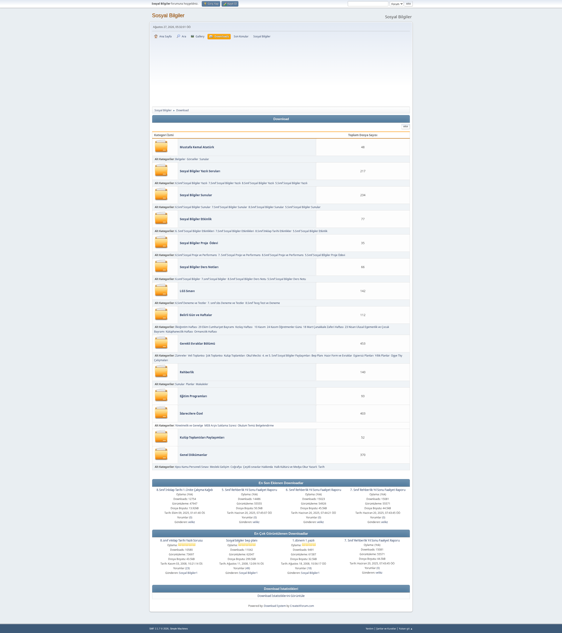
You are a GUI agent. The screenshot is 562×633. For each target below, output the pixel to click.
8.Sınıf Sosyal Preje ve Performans (283, 255)
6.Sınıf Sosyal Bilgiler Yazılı (191, 183)
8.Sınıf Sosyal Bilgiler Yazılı (258, 183)
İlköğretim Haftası (186, 327)
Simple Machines (179, 628)
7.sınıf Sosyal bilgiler (214, 279)
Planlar (190, 384)
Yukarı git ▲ (406, 628)
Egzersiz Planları (363, 355)
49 (247, 568)
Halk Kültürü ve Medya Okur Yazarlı (295, 467)
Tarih (321, 467)
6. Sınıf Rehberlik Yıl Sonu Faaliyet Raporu (313, 490)
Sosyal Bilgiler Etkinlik (196, 219)
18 (309, 568)
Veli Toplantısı (196, 355)
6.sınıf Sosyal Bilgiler (187, 279)
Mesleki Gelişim (219, 467)
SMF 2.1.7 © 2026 (159, 628)
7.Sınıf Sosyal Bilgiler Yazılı (225, 183)
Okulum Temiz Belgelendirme (256, 425)
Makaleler (202, 384)
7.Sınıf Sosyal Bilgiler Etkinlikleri (235, 231)
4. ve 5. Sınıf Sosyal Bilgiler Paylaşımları (286, 355)
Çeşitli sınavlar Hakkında (258, 467)
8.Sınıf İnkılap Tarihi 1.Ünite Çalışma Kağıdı (185, 490)
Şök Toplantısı (214, 355)
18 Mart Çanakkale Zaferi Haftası (323, 327)
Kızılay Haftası (244, 327)
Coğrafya (236, 467)
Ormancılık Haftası (205, 331)
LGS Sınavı (187, 291)
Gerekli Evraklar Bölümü (197, 344)
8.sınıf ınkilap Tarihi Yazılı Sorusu (181, 540)
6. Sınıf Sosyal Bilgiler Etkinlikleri (194, 231)
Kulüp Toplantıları (234, 355)
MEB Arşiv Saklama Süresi (220, 425)
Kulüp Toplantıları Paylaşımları (202, 437)
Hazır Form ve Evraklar (338, 355)
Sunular (204, 159)
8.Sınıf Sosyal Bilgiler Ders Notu (247, 279)
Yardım (369, 628)
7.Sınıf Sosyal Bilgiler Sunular (229, 207)
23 (187, 568)
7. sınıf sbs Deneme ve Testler (226, 303)
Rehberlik (187, 372)
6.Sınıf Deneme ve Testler (190, 303)
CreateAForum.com (302, 606)
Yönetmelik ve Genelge (189, 425)
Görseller (192, 159)
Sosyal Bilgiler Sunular (196, 195)
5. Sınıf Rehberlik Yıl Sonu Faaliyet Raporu (249, 490)
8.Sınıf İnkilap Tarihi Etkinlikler (273, 231)
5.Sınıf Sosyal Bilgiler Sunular (303, 207)
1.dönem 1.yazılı (303, 540)
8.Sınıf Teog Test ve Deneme (262, 303)
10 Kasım (260, 327)
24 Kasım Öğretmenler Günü (284, 327)
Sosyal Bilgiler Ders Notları (199, 267)
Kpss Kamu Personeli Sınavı (192, 467)
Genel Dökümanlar (193, 455)
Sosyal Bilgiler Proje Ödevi (199, 243)
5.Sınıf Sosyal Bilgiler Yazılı (291, 183)
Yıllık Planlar (382, 355)
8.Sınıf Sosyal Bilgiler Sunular (266, 207)
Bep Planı (317, 355)
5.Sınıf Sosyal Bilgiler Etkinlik (310, 231)
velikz (191, 522)
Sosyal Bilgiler (168, 15)
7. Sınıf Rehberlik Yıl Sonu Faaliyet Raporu (377, 490)
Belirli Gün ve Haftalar (196, 315)
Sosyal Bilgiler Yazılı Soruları (200, 171)
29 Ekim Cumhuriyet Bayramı (216, 327)
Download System (275, 606)
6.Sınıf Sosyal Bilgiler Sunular (193, 207)
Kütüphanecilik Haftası (179, 331)
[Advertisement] (281, 72)
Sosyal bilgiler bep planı (241, 540)
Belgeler (180, 159)
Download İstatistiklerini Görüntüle (281, 596)
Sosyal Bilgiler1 (188, 573)
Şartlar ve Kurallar (386, 628)
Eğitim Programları (193, 396)
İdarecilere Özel (191, 413)
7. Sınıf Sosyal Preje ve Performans (239, 255)
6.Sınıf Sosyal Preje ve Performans (196, 255)
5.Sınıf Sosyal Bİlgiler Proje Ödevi (325, 255)
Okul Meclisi (253, 355)
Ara (405, 126)
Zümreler (181, 355)
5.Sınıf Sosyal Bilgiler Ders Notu (286, 279)
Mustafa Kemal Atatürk (197, 147)
